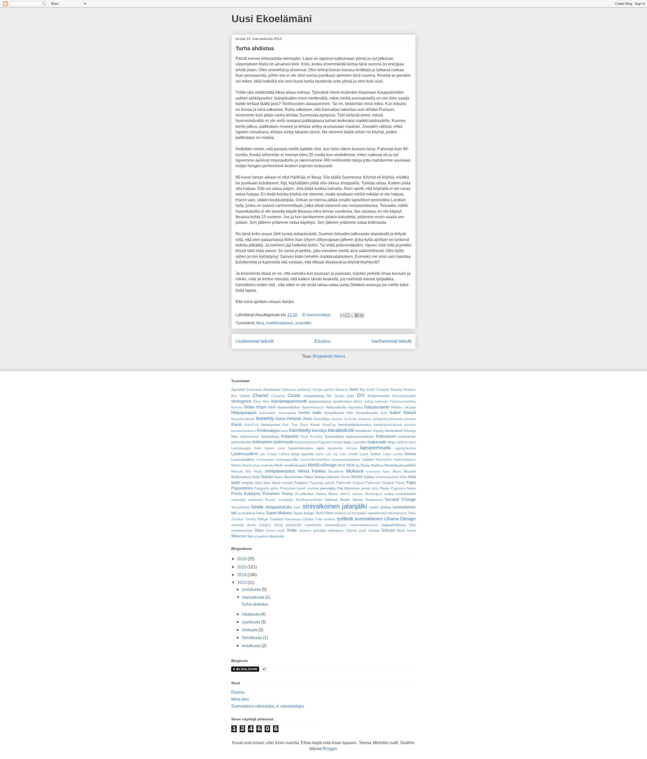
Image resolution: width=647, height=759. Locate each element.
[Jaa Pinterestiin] (361, 315)
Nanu (278, 477)
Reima (321, 494)
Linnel (353, 454)
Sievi (297, 507)
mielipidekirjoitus (280, 471)
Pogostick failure (403, 488)
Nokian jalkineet (327, 477)
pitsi (375, 488)
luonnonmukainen (346, 459)
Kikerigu (410, 431)
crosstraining (314, 396)
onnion (287, 483)
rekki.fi (345, 494)
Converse (278, 396)
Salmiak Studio (337, 500)
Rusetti (270, 500)
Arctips (317, 389)
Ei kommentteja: (317, 315)
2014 (242, 575)
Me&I (278, 465)
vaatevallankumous (364, 525)
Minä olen (240, 699)
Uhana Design (400, 518)
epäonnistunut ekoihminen (330, 401)
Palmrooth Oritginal (379, 483)
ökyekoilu (276, 536)
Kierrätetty (300, 430)
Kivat (304, 436)
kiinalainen (363, 431)
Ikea (260, 323)
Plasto (384, 488)
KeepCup (329, 425)
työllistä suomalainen (360, 518)
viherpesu (335, 530)
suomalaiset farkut (251, 513)
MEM (341, 465)
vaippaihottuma (393, 525)
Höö (349, 413)
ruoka (389, 494)
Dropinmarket (378, 396)
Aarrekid (238, 389)
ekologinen (241, 401)
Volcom (388, 530)
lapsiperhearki (375, 447)
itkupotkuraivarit (243, 419)
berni (354, 389)
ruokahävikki (406, 494)
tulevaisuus (293, 519)
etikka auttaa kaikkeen (370, 401)
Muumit (410, 471)
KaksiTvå (251, 425)
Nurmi (356, 477)
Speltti (374, 507)
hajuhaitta (355, 407)
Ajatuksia (289, 389)
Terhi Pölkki (324, 513)
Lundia (398, 454)
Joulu (307, 419)
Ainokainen (272, 389)
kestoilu (410, 425)
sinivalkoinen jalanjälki (335, 506)
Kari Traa (290, 425)
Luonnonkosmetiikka (315, 459)
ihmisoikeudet (367, 413)
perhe (274, 488)
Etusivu (322, 341)
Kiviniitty (316, 436)
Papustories (242, 488)
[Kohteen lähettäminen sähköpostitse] (342, 315)
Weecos (238, 536)
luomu (410, 454)
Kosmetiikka (334, 436)
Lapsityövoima (405, 448)
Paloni (400, 483)
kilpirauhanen (249, 436)
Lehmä (284, 454)
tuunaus (329, 519)
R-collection (304, 494)
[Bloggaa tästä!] (347, 315)
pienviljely (328, 488)
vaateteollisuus (335, 525)
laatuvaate (377, 442)
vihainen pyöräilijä (312, 530)
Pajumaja (316, 483)
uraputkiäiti (294, 525)
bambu (329, 389)
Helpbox (397, 407)
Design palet (344, 396)
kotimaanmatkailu (360, 436)
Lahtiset (402, 442)
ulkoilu (251, 525)
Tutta (318, 519)
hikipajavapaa (244, 412)
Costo (294, 395)
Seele (257, 506)
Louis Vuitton (370, 454)
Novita (345, 477)
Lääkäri (368, 459)
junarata (410, 419)
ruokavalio (255, 500)
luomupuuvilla (287, 459)
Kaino (236, 424)
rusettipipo (285, 500)
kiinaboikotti (341, 430)
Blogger (330, 748)
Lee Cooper (268, 454)
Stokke (385, 507)
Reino (333, 494)
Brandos (410, 389)
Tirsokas (237, 519)
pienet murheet (308, 488)
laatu (348, 442)
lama (412, 442)
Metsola (237, 471)
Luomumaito (265, 459)
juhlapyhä (380, 419)
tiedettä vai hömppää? (351, 513)
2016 (242, 559)
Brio (234, 396)
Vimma (373, 530)
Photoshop (287, 488)
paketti (330, 483)
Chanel (260, 395)
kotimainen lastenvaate (273, 442)
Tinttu (411, 513)
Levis (320, 454)
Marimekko (384, 459)
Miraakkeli (335, 471)
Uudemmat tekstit (254, 341)
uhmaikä (237, 525)
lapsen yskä (275, 448)
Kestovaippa (268, 430)
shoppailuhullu (278, 507)
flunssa (236, 407)
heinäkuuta (252, 637)
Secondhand (240, 507)
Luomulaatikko (243, 459)
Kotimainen (386, 436)
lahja (391, 442)
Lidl (328, 454)
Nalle (256, 477)
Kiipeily (378, 431)
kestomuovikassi (243, 431)
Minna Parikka (312, 471)
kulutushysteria (306, 442)
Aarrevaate (254, 389)
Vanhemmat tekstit (391, 341)
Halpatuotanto (376, 407)
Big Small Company (374, 389)
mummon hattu (378, 471)
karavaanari (270, 425)
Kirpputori (289, 436)
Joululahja (322, 419)
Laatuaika (360, 442)
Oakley (369, 477)
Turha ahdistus (255, 48)
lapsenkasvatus (300, 448)
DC (329, 396)
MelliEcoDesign (322, 465)
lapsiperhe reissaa (342, 448)
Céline (245, 396)
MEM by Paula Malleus (364, 465)
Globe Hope (255, 407)
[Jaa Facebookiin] (356, 315)
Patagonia (261, 488)
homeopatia (287, 413)
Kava (304, 425)
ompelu (247, 483)
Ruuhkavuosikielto (309, 500)
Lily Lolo (339, 454)
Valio (412, 525)
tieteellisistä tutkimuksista (387, 513)
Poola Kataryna (245, 494)
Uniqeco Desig (270, 525)
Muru (397, 471)
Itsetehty (265, 418)
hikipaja (410, 407)
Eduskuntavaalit (404, 396)
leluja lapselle (302, 454)
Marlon (236, 465)
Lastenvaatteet (244, 454)
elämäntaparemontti (289, 401)
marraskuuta (253, 597)
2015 (242, 567)
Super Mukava (279, 513)
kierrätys (319, 430)
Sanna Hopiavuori (368, 500)
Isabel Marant (403, 412)
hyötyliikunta (334, 413)
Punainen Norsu (277, 494)
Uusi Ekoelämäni (272, 18)
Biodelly (396, 389)
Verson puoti (275, 530)
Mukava (354, 471)
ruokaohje (238, 500)
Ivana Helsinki (288, 419)
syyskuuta (251, 622)
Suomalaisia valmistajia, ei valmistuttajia (267, 706)
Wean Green (406, 530)
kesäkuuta (252, 646)
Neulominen (293, 477)
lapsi (320, 448)
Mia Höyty (254, 471)
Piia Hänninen (348, 488)
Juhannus (365, 419)
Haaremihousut (313, 407)
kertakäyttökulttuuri (388, 425)
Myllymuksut (241, 477)
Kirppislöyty (270, 436)
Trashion (277, 519)
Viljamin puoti (355, 530)
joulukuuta (252, 589)
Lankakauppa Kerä (246, 448)
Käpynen (324, 442)
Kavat (314, 425)
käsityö (337, 442)
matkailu (267, 465)
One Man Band (267, 483)
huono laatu (309, 412)
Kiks (234, 436)
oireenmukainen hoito (391, 477)
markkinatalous (279, 323)
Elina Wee (261, 401)
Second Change (400, 499)
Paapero (301, 483)
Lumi (387, 454)
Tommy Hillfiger (256, 519)
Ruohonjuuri (373, 494)
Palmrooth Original (350, 483)
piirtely (366, 488)
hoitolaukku (267, 413)
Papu (411, 482)
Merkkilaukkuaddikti (400, 465)
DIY (361, 395)
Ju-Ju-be (350, 419)
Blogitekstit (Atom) (329, 356)
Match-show (251, 465)
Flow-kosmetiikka (403, 401)
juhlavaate (395, 419)
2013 (242, 582)
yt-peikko (303, 323)
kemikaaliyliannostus (354, 425)
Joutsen (336, 419)
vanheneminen (241, 530)
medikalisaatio (295, 465)
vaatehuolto (313, 525)
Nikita (308, 477)
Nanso (267, 477)
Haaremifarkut (288, 407)
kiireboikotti (394, 431)
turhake (308, 519)
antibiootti (304, 389)
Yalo (250, 536)
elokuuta (250, 630)
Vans (259, 530)
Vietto (292, 530)
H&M (271, 407)
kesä (284, 431)
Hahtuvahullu (336, 407)
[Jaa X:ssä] (352, 315)
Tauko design (303, 513)
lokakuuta (251, 614)
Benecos (341, 389)
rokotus (357, 494)
